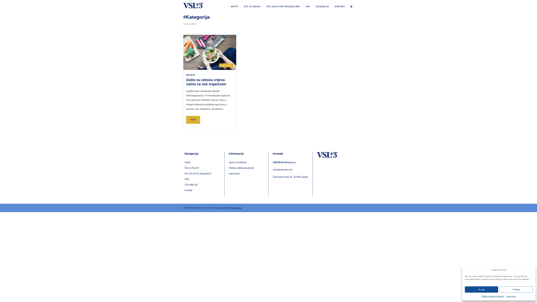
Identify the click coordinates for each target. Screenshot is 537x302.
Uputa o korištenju (238, 162)
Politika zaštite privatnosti (492, 296)
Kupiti (234, 6)
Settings (516, 289)
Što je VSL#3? (252, 6)
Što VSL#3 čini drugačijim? (283, 6)
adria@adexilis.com (283, 169)
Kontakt (340, 6)
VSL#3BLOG (322, 6)
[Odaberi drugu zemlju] (352, 8)
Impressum (511, 296)
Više (193, 120)
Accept (481, 289)
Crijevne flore (226, 65)
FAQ (308, 6)
